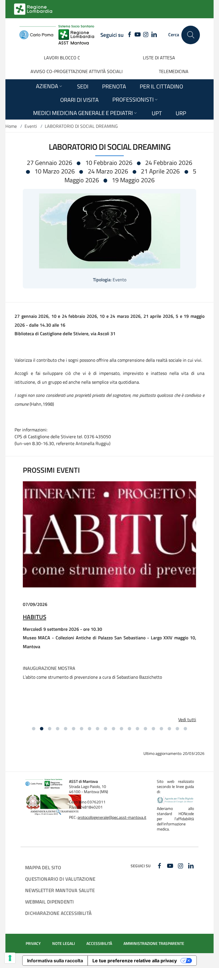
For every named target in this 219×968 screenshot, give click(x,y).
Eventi (31, 126)
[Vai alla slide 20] (185, 728)
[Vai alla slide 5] (65, 728)
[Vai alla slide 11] (113, 728)
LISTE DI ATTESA (159, 57)
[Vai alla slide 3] (49, 728)
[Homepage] (56, 35)
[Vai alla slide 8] (89, 728)
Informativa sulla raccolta (55, 960)
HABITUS (34, 616)
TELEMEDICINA (173, 71)
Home (11, 126)
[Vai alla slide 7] (81, 728)
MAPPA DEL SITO (43, 867)
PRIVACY (33, 943)
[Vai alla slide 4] (57, 728)
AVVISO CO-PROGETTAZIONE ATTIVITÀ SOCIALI (77, 71)
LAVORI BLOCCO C (62, 57)
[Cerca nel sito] (190, 35)
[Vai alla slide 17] (161, 728)
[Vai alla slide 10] (105, 728)
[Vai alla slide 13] (129, 728)
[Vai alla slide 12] (121, 728)
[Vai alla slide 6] (73, 728)
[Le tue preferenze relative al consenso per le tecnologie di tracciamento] (10, 958)
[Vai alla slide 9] (97, 728)
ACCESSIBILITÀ (99, 943)
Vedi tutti (187, 719)
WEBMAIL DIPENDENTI (49, 902)
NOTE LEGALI (63, 943)
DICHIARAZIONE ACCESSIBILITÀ (58, 913)
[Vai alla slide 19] (177, 728)
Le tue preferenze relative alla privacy (134, 960)
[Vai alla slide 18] (169, 728)
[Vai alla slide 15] (145, 728)
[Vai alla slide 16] (153, 728)
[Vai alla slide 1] (33, 728)
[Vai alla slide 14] (137, 728)
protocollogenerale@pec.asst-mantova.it (112, 817)
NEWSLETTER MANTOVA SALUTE (60, 890)
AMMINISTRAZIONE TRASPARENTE (153, 943)
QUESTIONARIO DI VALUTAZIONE (60, 879)
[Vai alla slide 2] (41, 728)
